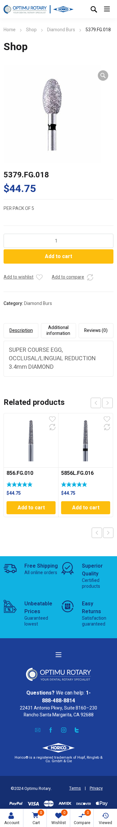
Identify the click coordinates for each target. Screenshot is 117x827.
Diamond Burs (61, 29)
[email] (37, 730)
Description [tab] (21, 330)
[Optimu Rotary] (38, 9)
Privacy (96, 788)
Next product (108, 533)
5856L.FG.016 (77, 473)
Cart (37, 818)
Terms (75, 788)
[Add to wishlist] (39, 277)
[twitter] (77, 730)
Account (12, 823)
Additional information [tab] (58, 330)
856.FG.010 (19, 473)
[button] (103, 75)
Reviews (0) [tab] (96, 330)
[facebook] (51, 730)
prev (96, 403)
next (107, 403)
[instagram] (63, 730)
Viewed (105, 823)
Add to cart (58, 256)
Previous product (97, 533)
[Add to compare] (90, 277)
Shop (31, 29)
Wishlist (58, 818)
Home (10, 29)
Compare (82, 818)
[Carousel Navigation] (102, 403)
